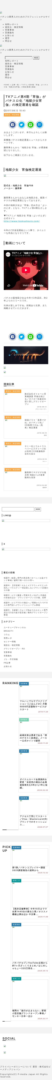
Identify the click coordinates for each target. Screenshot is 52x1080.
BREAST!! (9, 631)
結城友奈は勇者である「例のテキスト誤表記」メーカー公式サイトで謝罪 (33, 738)
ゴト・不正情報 (11, 659)
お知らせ (9, 35)
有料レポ (8, 638)
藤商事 (45, 487)
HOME (6, 85)
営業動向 (9, 32)
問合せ (8, 41)
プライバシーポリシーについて (16, 1066)
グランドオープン (41, 409)
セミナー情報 (10, 641)
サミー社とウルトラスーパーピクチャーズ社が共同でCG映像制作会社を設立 (35, 450)
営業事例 (9, 30)
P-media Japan (26, 1074)
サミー (45, 461)
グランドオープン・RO (14, 649)
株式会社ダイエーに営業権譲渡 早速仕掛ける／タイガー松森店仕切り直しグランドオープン (35, 399)
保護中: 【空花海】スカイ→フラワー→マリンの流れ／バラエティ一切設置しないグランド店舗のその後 (26, 587)
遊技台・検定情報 (14, 27)
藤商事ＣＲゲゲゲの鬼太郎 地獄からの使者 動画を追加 (36, 475)
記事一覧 (15, 85)
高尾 (45, 435)
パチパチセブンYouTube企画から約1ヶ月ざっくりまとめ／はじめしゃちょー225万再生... (30, 965)
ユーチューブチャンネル (15, 627)
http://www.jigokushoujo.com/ (22, 221)
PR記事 (7, 663)
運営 (7, 38)
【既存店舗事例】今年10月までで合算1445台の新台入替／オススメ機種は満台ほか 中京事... (30, 911)
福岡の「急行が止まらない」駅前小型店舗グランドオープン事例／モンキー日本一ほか (29, 1013)
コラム (7, 634)
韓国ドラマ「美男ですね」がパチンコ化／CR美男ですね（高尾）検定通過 (35, 424)
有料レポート (12, 24)
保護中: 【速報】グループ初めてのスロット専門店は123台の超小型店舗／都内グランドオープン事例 (26, 612)
